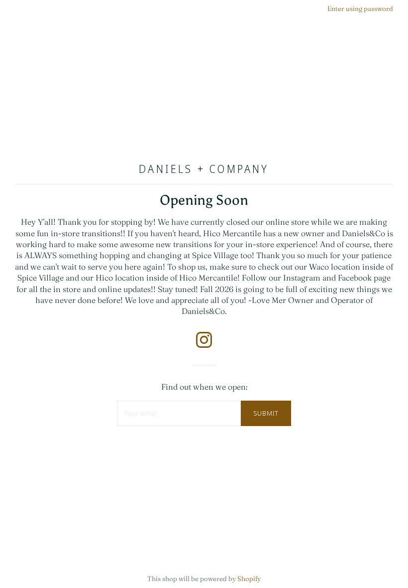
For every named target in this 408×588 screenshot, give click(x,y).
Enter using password (360, 8)
